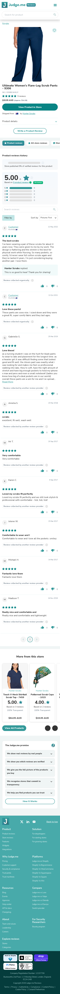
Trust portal (6, 873)
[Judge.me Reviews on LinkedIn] (28, 822)
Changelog (6, 912)
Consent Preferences (36, 989)
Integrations (7, 849)
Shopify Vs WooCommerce (42, 869)
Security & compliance (11, 869)
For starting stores (39, 837)
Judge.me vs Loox (39, 892)
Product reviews (8, 834)
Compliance (35, 987)
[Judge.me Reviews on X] (21, 822)
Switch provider (38, 908)
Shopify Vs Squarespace (41, 873)
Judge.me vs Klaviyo (40, 904)
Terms (6, 987)
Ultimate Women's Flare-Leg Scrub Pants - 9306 (29, 87)
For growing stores (39, 841)
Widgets (5, 845)
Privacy (14, 987)
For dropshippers (38, 834)
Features (5, 841)
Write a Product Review (30, 131)
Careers (5, 931)
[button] (48, 728)
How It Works (30, 801)
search (55, 14)
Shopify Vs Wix (38, 881)
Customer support (9, 865)
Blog (4, 892)
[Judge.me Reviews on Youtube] (34, 822)
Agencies (6, 900)
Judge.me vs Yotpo (39, 896)
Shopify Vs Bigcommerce (42, 865)
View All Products (14, 728)
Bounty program (38, 926)
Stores (4, 943)
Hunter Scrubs (29, 113)
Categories (6, 947)
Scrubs (5, 23)
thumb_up (42, 286)
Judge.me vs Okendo (40, 900)
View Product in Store (30, 107)
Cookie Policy (20, 989)
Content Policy (48, 987)
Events (5, 896)
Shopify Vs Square (39, 877)
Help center (6, 904)
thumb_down (52, 286)
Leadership (6, 928)
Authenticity (24, 987)
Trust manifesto (8, 877)
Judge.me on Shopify (40, 861)
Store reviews (7, 837)
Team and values (9, 924)
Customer (13, 226)
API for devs (7, 908)
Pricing (5, 861)
